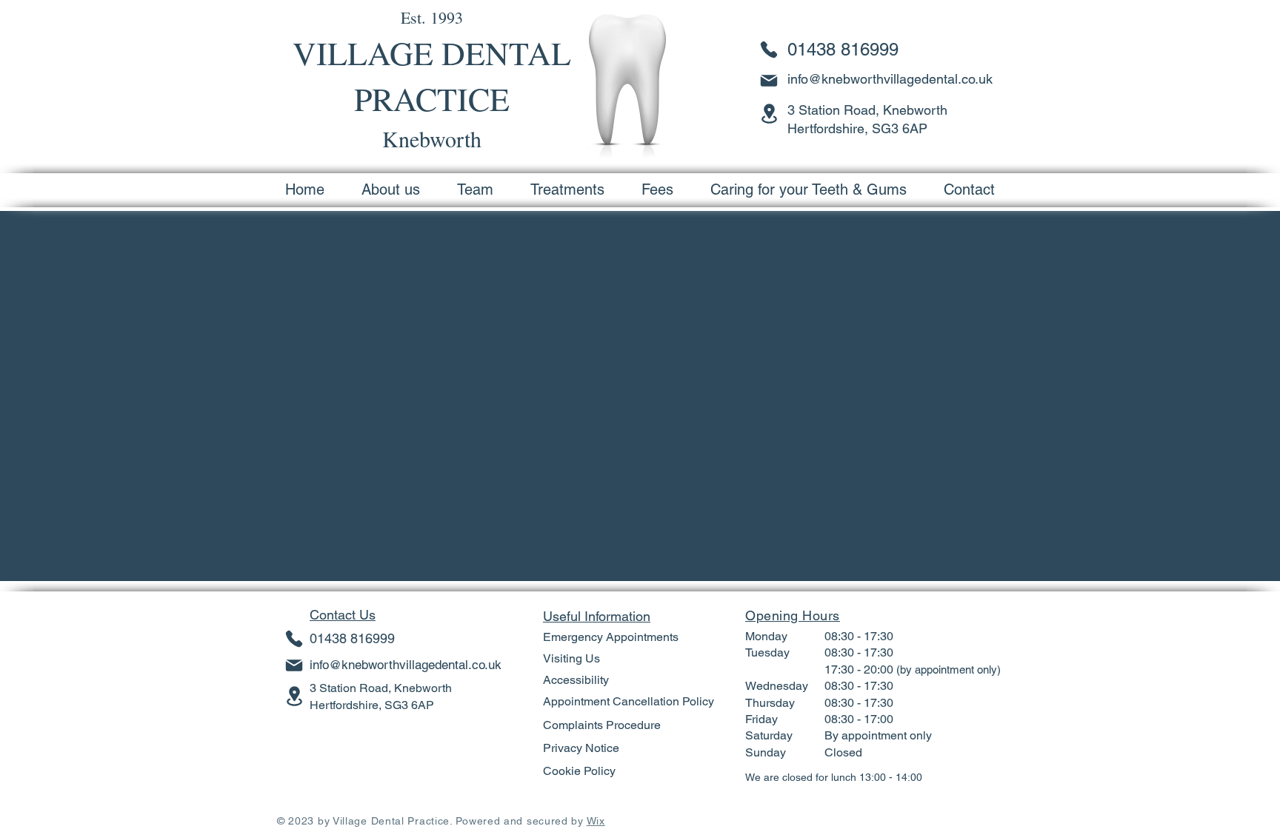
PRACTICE (432, 98)
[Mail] (768, 80)
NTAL (528, 52)
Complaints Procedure (602, 725)
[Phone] (768, 49)
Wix (596, 821)
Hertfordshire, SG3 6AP (372, 705)
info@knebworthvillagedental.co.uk (890, 79)
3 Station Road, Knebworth (381, 688)
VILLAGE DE (389, 52)
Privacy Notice (581, 748)
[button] (567, 189)
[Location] (768, 113)
